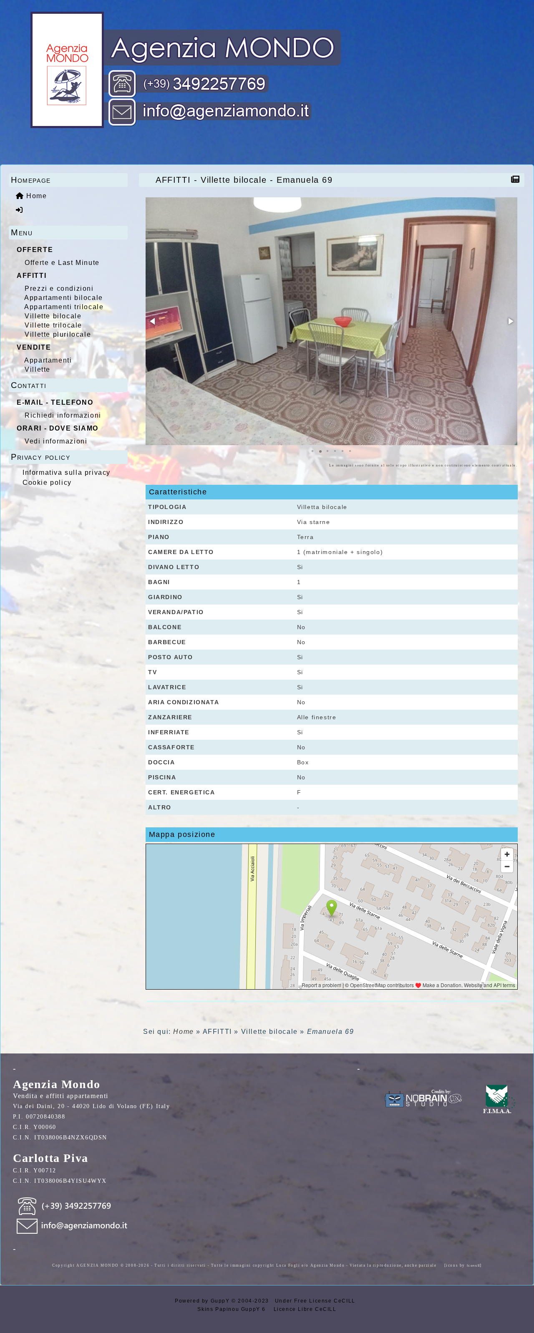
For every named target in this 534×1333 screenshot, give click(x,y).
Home (183, 1031)
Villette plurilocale (58, 334)
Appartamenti (48, 360)
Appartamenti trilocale (63, 306)
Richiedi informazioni (63, 415)
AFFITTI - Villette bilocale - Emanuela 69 (244, 179)
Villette (37, 369)
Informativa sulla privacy (67, 472)
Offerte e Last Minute (62, 262)
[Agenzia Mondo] (178, 70)
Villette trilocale (53, 325)
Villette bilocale (53, 316)
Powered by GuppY (203, 1301)
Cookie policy (47, 482)
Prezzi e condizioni (59, 288)
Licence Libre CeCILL (304, 1309)
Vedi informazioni (56, 441)
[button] (153, 321)
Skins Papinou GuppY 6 (233, 1309)
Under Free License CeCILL (316, 1301)
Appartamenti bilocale (63, 297)
